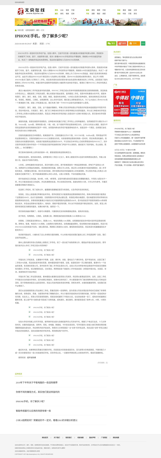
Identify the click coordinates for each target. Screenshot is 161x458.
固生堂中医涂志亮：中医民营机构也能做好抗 (130, 63)
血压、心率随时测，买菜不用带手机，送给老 (130, 76)
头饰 (135, 10)
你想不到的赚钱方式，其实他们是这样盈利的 (38, 392)
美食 (124, 10)
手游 (72, 10)
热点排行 (117, 52)
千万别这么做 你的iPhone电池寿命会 (127, 135)
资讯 (135, 13)
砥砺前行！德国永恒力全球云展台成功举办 (129, 162)
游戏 (93, 10)
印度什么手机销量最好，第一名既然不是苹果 (130, 138)
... (143, 43)
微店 (98, 13)
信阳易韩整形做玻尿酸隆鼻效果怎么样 (128, 159)
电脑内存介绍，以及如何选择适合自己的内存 (130, 69)
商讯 (61, 13)
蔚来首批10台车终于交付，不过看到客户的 (129, 141)
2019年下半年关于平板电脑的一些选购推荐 (37, 382)
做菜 (98, 10)
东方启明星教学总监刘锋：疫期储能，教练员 (130, 153)
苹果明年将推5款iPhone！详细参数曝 (127, 132)
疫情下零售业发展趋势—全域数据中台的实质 (130, 144)
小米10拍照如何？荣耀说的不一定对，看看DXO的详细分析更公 (46, 420)
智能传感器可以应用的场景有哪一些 (33, 411)
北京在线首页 (30, 30)
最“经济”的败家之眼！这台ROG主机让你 (128, 73)
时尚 (124, 13)
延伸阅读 (18, 374)
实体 (72, 13)
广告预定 (104, 437)
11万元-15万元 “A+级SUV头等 (125, 150)
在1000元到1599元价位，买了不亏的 (127, 79)
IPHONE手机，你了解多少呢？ (31, 401)
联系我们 (69, 437)
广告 (115, 85)
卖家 (104, 13)
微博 (124, 43)
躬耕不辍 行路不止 (121, 60)
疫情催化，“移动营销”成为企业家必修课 (128, 57)
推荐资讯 (117, 120)
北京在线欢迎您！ (20, 2)
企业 (61, 10)
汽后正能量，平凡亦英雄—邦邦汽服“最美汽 (129, 165)
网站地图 (116, 437)
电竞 (67, 10)
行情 (129, 13)
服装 (129, 10)
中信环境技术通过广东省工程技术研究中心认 (130, 66)
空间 (134, 43)
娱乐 (37, 30)
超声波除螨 (31, 357)
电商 (67, 13)
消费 (93, 13)
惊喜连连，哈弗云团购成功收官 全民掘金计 (129, 156)
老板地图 (80, 437)
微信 (113, 43)
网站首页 (45, 437)
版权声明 (92, 437)
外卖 (104, 10)
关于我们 (57, 437)
